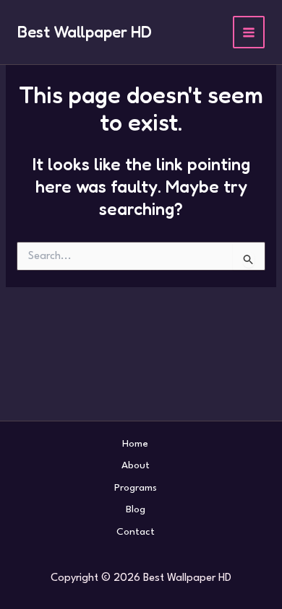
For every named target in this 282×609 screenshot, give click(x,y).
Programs (135, 488)
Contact (135, 532)
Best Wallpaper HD (84, 31)
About (135, 465)
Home (135, 444)
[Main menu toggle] (249, 32)
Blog (135, 509)
